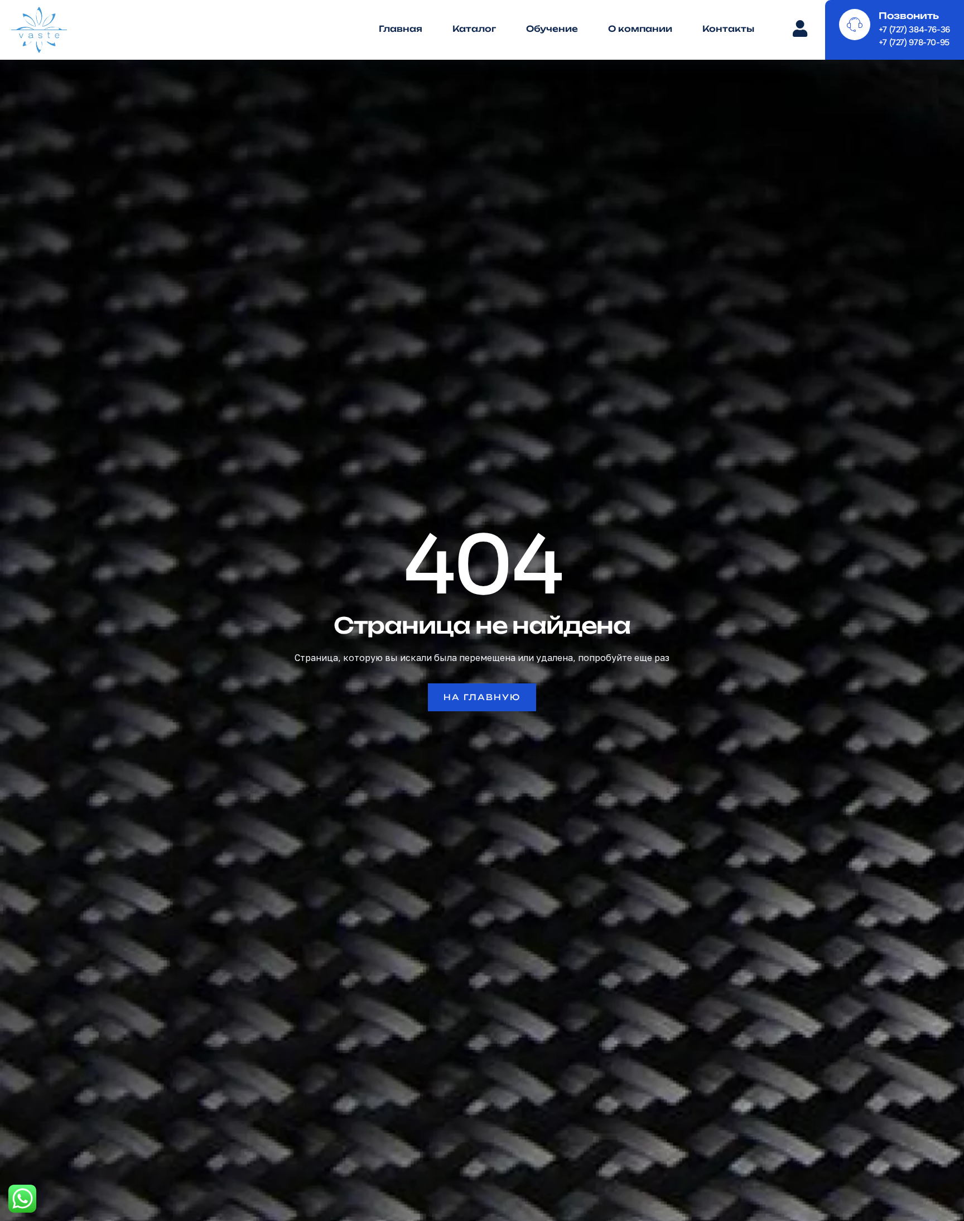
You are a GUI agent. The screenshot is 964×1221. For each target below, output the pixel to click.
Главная (400, 28)
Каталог (474, 28)
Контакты (728, 28)
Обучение (552, 28)
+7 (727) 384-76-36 (914, 29)
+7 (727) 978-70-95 (914, 42)
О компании (640, 28)
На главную (482, 697)
